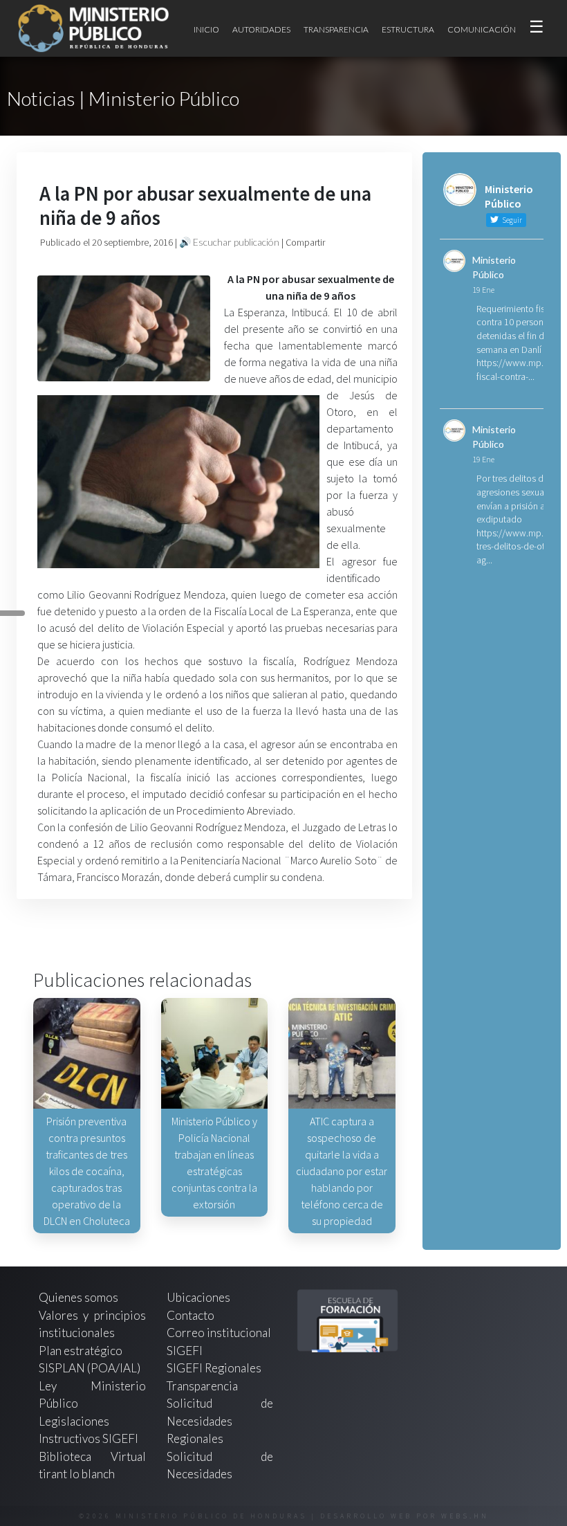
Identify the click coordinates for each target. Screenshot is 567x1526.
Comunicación (481, 29)
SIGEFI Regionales (214, 1368)
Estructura (408, 29)
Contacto (190, 1315)
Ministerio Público (494, 267)
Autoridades (261, 29)
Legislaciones (74, 1421)
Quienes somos (78, 1297)
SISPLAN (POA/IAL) (89, 1368)
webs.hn (465, 1515)
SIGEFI (185, 1350)
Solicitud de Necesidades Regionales (220, 1421)
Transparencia (336, 29)
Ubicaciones (198, 1297)
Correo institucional (219, 1332)
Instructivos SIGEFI (88, 1438)
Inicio (206, 29)
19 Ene (483, 289)
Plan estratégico (81, 1350)
